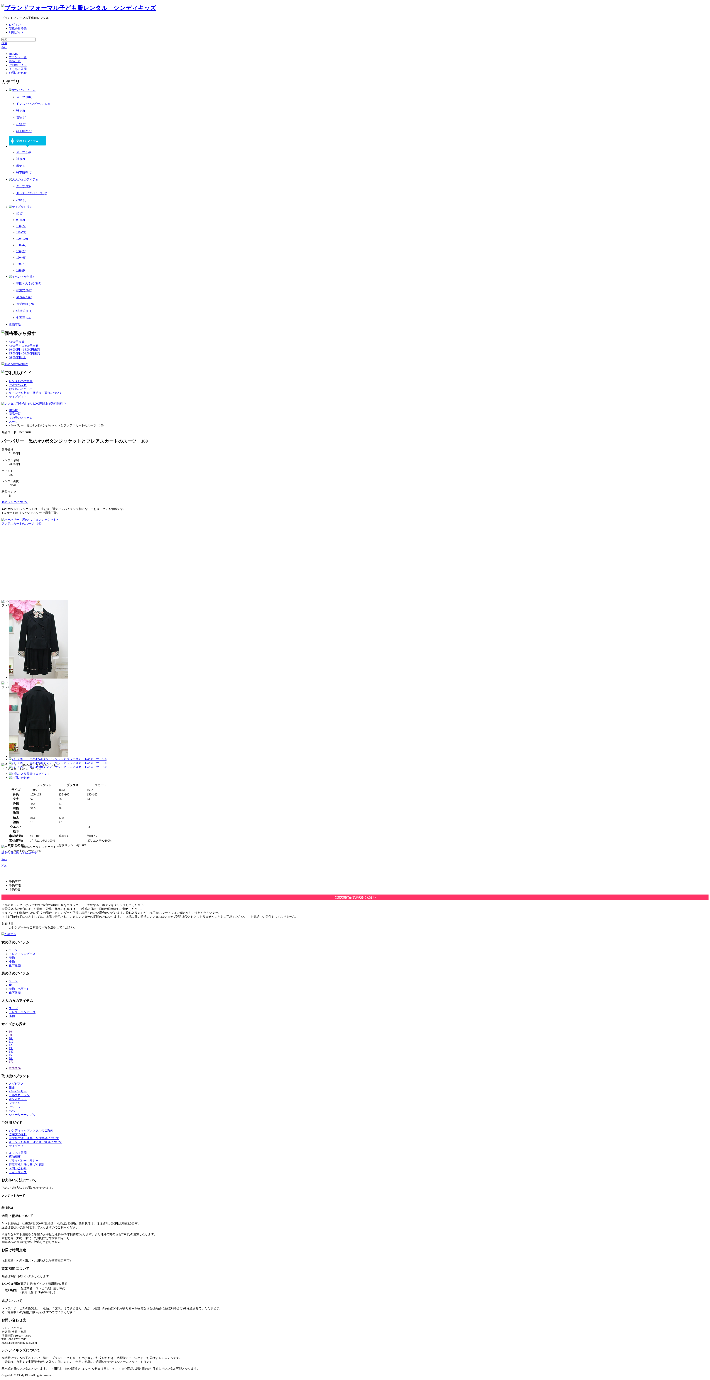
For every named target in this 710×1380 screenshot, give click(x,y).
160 (21, 263)
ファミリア (16, 1103)
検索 (4, 43)
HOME (13, 410)
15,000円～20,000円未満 (24, 353)
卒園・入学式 (28, 283)
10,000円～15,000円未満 (24, 349)
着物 (21, 117)
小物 (21, 124)
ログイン (15, 24)
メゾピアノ (16, 1083)
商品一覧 (15, 413)
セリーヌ (15, 1106)
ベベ (12, 1110)
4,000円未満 (16, 341)
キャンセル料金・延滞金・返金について (35, 392)
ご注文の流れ (18, 385)
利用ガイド (16, 32)
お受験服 (25, 304)
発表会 (24, 297)
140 (21, 251)
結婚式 (24, 310)
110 (21, 232)
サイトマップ (18, 1172)
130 (21, 245)
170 (20, 270)
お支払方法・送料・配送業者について (34, 1138)
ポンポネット (18, 1099)
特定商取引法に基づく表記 (26, 1164)
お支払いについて (21, 389)
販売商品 (15, 324)
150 (21, 257)
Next (4, 865)
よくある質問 (18, 1152)
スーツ (24, 96)
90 (20, 219)
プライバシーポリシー (23, 1160)
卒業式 (24, 290)
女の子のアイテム (21, 417)
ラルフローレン (19, 1095)
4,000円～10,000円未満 (23, 345)
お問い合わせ (18, 1168)
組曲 (12, 1087)
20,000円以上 (17, 357)
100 (21, 226)
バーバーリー (18, 1091)
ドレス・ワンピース (33, 103)
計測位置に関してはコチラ (19, 852)
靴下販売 (24, 131)
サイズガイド (18, 396)
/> (64, 403)
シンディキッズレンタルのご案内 (31, 1130)
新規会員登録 (18, 28)
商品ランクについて (14, 502)
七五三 (24, 317)
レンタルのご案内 (21, 381)
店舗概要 (15, 1156)
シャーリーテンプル (22, 1114)
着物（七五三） (19, 988)
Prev (4, 859)
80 (19, 213)
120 (22, 238)
